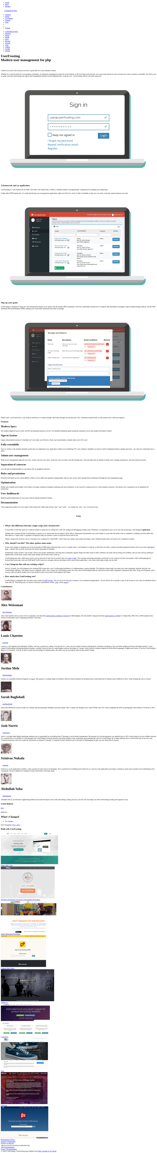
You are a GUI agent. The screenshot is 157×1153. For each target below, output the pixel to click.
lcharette (5, 643)
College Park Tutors (7, 968)
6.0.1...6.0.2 (16, 825)
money (66, 582)
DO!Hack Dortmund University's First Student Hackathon (20, 900)
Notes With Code (6, 865)
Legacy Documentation (9, 1149)
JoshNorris (6, 733)
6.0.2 (2, 808)
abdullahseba (6, 796)
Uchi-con (4, 1105)
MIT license (49, 580)
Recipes (7, 6)
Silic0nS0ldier (7, 675)
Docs (7, 4)
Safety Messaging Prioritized (10, 934)
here (69, 558)
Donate (7, 28)
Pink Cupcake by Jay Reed (47, 1151)
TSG (2, 1071)
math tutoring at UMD (112, 616)
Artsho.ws (4, 1002)
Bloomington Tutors (7, 1140)
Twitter (7, 49)
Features (8, 15)
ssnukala (5, 765)
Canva (33, 679)
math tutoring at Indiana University (58, 616)
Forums (7, 20)
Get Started (9, 18)
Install (7, 3)
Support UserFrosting (8, 1141)
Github (7, 47)
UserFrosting (10, 11)
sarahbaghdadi (7, 704)
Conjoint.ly (4, 1037)
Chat (6, 22)
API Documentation (7, 1147)
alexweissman (7, 612)
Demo (7, 16)
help (74, 558)
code (56, 582)
